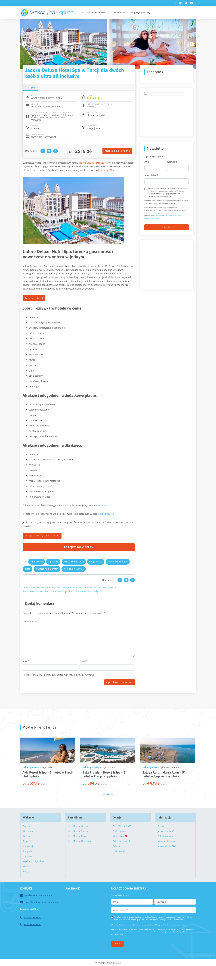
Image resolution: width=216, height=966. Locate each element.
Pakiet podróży (30, 767)
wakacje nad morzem (47, 568)
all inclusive (36, 561)
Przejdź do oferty (117, 150)
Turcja (43, 767)
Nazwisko (172, 161)
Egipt (102, 767)
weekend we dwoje (74, 568)
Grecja (26, 836)
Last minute (119, 851)
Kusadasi (52, 767)
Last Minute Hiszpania (80, 841)
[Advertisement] (168, 264)
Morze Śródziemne (118, 561)
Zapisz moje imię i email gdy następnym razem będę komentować (61, 674)
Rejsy (26, 871)
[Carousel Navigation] (108, 44)
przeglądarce (107, 513)
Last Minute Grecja (78, 826)
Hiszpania (28, 831)
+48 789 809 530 (32, 924)
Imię (26, 661)
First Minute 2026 (122, 826)
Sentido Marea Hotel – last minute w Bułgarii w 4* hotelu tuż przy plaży (61, 591)
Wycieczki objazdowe (34, 861)
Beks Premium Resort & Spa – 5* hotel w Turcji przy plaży (44, 774)
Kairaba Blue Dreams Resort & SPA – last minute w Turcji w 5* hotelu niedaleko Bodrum (70, 587)
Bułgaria (27, 851)
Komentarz (29, 621)
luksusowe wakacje (74, 561)
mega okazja (95, 561)
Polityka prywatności (168, 836)
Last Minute (118, 12)
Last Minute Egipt (77, 836)
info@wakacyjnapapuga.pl (38, 895)
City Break (28, 856)
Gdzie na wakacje (122, 841)
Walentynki (119, 836)
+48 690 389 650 (32, 917)
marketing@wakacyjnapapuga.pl (42, 902)
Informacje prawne (168, 841)
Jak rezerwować (166, 831)
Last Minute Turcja (78, 831)
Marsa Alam (112, 767)
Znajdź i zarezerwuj (94, 12)
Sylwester (118, 846)
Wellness (28, 866)
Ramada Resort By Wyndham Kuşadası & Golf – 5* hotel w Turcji (166, 774)
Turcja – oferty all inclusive (42, 535)
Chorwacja (28, 846)
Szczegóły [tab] (30, 87)
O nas (161, 826)
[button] (104, 794)
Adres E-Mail (152, 175)
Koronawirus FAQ (167, 846)
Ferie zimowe (120, 831)
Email (83, 661)
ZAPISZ (166, 227)
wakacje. (102, 505)
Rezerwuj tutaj (34, 298)
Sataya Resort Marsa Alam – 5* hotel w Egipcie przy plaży (103, 774)
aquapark (53, 561)
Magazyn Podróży (140, 12)
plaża (27, 568)
